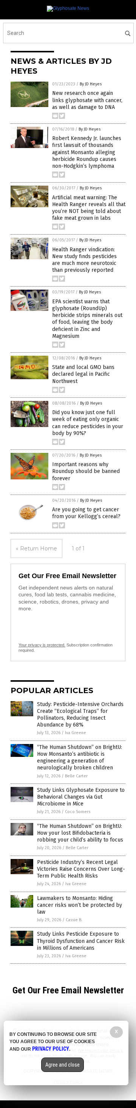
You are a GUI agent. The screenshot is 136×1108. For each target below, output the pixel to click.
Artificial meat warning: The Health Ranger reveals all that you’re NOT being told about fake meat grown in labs (88, 208)
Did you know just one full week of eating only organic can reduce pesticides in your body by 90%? (87, 423)
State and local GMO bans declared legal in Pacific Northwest (83, 374)
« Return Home (36, 548)
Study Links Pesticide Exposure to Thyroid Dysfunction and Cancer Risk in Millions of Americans (81, 941)
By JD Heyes (91, 84)
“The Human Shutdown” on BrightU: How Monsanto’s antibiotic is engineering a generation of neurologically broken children (79, 757)
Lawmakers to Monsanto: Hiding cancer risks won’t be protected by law (79, 905)
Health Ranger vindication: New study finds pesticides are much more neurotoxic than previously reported (84, 260)
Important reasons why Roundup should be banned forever (86, 471)
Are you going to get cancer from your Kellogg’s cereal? (86, 513)
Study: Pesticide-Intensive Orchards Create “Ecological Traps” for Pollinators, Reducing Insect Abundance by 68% (80, 714)
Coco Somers (77, 811)
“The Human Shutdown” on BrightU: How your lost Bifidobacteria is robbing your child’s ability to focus (80, 833)
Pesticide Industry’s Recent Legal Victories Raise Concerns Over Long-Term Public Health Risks (81, 869)
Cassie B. (74, 919)
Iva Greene (75, 732)
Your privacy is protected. (42, 645)
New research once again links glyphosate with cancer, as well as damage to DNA (87, 100)
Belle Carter (76, 776)
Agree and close (62, 1065)
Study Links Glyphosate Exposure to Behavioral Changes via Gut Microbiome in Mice (81, 797)
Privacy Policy (50, 1049)
